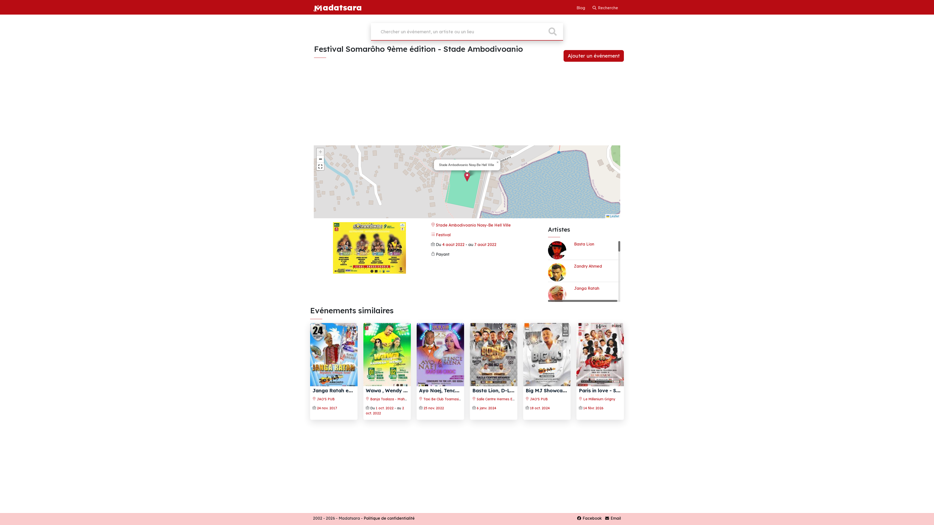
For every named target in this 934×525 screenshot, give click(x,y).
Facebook (592, 518)
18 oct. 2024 (540, 408)
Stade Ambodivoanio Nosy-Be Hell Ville (473, 225)
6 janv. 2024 (486, 408)
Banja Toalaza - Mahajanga (392, 399)
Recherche (607, 7)
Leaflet (614, 216)
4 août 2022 (453, 244)
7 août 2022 (485, 244)
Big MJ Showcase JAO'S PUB (561, 390)
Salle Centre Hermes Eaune (498, 399)
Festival (443, 234)
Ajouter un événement (594, 56)
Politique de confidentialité (389, 518)
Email (615, 518)
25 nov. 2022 (433, 408)
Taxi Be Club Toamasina (442, 399)
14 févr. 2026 (593, 408)
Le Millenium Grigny (598, 399)
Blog (581, 7)
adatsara (342, 7)
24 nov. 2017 (327, 408)
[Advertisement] (467, 107)
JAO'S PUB (325, 399)
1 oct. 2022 (385, 408)
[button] (467, 177)
